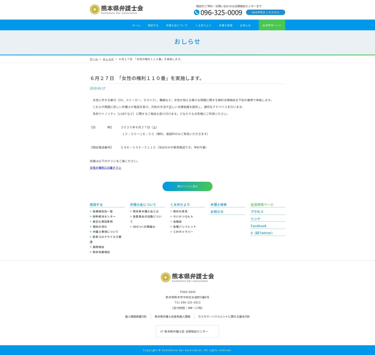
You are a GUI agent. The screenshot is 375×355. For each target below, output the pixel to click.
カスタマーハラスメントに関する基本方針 (224, 316)
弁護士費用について (106, 232)
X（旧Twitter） (263, 233)
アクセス (257, 211)
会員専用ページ (271, 25)
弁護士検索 (226, 25)
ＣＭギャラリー (183, 232)
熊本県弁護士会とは (146, 211)
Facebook (259, 226)
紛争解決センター (104, 216)
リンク (256, 219)
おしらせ (108, 59)
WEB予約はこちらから (265, 12)
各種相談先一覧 (103, 211)
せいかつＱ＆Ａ (183, 216)
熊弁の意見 (180, 211)
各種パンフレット (184, 226)
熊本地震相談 (101, 252)
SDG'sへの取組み (144, 226)
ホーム (136, 25)
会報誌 (177, 221)
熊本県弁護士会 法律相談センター (186, 331)
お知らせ (245, 25)
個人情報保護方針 (136, 316)
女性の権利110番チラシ (105, 167)
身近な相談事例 (103, 221)
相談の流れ (100, 226)
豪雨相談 (98, 247)
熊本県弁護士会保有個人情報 (172, 316)
